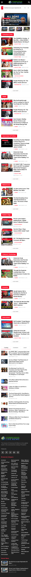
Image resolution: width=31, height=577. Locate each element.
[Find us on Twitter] (6, 452)
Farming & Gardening (14, 470)
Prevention (24, 507)
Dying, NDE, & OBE (4, 543)
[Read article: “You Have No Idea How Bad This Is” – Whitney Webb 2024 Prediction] (7, 305)
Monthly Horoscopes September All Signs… (14, 7)
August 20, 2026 (17, 234)
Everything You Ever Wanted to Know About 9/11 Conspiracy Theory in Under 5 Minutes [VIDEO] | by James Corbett (21, 143)
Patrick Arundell (8, 24)
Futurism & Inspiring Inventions (14, 484)
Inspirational (14, 524)
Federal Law (14, 475)
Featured (13, 473)
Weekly (23, 549)
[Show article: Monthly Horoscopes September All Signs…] (4, 29)
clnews (16, 106)
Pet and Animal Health (25, 495)
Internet (13, 526)
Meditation (24, 470)
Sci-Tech (4, 152)
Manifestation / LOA (15, 553)
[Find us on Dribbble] (17, 452)
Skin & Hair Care (24, 530)
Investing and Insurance (15, 532)
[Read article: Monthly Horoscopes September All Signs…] (4, 563)
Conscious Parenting (4, 522)
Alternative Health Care (4, 469)
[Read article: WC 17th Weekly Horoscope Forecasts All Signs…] (7, 242)
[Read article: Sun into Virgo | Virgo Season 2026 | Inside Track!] (7, 232)
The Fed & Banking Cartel (25, 542)
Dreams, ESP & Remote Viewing (5, 540)
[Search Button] (29, 2)
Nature (23, 484)
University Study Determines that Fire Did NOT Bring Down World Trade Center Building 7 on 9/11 (21, 155)
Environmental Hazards (5, 322)
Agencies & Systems (4, 466)
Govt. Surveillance (14, 497)
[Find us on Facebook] (2, 452)
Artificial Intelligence (4, 487)
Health (13, 507)
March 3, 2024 (22, 307)
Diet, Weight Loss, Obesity (4, 535)
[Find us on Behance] (14, 452)
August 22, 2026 (17, 226)
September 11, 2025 (23, 149)
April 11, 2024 (22, 298)
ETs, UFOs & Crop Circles (14, 464)
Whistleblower (25, 551)
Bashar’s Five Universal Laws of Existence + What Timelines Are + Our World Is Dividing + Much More (18, 410)
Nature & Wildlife (23, 487)
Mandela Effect (15, 550)
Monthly (23, 480)
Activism (3, 460)
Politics (23, 500)
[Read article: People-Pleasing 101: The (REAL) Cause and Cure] (7, 84)
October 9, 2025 (22, 192)
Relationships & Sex (25, 522)
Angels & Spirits (3, 476)
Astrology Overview (4, 495)
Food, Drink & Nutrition (15, 480)
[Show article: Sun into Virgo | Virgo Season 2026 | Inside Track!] (19, 29)
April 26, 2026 (25, 67)
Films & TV (4, 198)
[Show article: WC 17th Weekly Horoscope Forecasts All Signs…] (26, 29)
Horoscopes (6, 18)
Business (3, 503)
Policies (23, 498)
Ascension (4, 489)
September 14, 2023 (23, 277)
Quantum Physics (23, 513)
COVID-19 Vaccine (3, 530)
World (22, 553)
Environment (4, 554)
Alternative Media (4, 473)
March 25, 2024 (25, 338)
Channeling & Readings (4, 510)
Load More (15, 90)
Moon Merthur (18, 84)
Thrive (23, 545)
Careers (3, 505)
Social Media (24, 532)
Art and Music (5, 484)
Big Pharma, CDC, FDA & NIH (5, 499)
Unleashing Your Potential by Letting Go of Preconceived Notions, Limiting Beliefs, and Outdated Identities (20, 51)
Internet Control (13, 529)
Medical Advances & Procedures (24, 467)
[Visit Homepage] (15, 2)
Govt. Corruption (14, 493)
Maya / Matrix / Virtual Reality (5, 60)
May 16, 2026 (25, 44)
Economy (4, 291)
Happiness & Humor (14, 500)
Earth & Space (5, 546)
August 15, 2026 (17, 244)
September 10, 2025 (18, 175)
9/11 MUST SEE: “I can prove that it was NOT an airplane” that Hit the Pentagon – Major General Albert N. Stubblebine (21, 168)
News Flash (24, 489)
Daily (2, 533)
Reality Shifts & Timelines (25, 517)
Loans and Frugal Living (14, 544)
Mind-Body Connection (24, 477)
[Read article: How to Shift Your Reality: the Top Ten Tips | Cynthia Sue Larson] (7, 73)
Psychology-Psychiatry (24, 510)
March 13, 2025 (22, 325)
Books (3, 501)
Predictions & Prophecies (25, 503)
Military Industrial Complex (23, 473)
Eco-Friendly (4, 548)
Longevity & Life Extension (15, 547)
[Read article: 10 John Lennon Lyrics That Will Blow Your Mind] (7, 192)
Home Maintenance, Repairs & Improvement (14, 514)
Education (4, 552)
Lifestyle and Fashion (14, 541)
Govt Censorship (14, 490)
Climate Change (5, 513)
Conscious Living (4, 519)
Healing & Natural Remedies (6, 101)
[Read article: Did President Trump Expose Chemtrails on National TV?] (7, 324)
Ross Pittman (18, 44)
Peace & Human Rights (25, 492)
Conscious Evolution (6, 38)
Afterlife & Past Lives (5, 463)
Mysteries (24, 482)
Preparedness (25, 505)
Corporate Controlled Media (4, 526)
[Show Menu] (2, 2)
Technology (24, 540)
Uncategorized (25, 547)
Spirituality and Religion (25, 535)
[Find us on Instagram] (10, 452)
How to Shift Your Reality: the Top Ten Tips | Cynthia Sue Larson (20, 72)
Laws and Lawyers (13, 537)
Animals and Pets (4, 479)
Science (23, 527)
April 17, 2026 (22, 126)
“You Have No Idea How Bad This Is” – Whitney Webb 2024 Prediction (21, 303)
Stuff (22, 538)
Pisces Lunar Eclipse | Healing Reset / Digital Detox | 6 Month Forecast (20, 220)
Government (5, 140)
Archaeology (4, 482)
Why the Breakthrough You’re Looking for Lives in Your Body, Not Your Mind (21, 102)
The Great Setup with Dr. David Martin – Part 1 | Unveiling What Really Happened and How (19, 395)
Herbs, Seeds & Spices (15, 510)
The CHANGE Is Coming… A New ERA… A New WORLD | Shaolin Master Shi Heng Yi (21, 40)
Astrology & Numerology (5, 219)
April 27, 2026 (22, 106)
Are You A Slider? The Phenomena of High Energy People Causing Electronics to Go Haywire (18, 361)
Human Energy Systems (15, 521)
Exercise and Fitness (14, 467)
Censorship (4, 507)
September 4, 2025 (23, 205)
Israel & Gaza (14, 534)
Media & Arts (24, 463)
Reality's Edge (25, 519)
